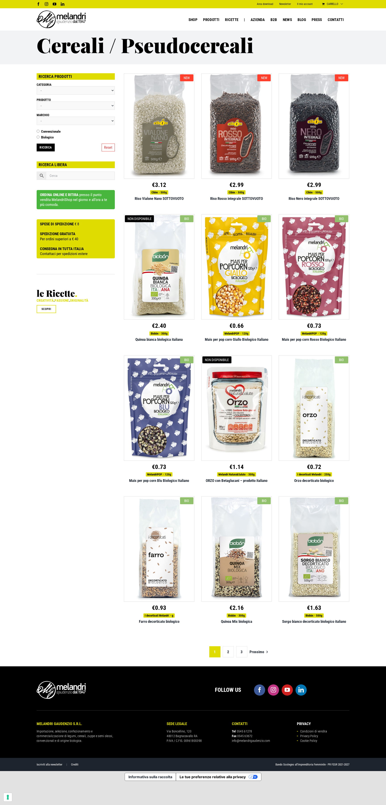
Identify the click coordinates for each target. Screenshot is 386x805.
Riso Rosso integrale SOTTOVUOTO (236, 198)
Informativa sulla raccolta (150, 777)
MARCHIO (43, 115)
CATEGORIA (44, 84)
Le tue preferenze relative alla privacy (213, 777)
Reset (108, 147)
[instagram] (273, 690)
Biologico (47, 137)
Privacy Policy (309, 736)
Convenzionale (51, 131)
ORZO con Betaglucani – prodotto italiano (236, 480)
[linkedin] (301, 690)
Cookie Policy (308, 740)
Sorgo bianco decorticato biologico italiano (314, 621)
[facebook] (259, 690)
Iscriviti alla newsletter (49, 764)
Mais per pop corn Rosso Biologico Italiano (314, 339)
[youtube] (287, 690)
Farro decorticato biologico (159, 621)
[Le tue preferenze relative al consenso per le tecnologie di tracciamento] (8, 797)
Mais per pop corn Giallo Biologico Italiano (236, 339)
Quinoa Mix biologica (236, 621)
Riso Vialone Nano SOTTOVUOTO (159, 198)
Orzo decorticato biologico (314, 480)
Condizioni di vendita (313, 731)
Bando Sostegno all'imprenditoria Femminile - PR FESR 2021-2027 (312, 764)
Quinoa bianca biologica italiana (159, 339)
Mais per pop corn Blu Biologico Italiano (159, 480)
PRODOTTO (44, 99)
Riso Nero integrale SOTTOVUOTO (314, 198)
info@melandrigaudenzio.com (251, 740)
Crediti (74, 764)
